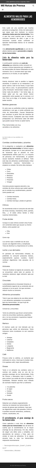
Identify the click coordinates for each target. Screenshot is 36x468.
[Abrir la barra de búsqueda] (33, 6)
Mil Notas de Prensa (13, 5)
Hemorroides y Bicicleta (12, 450)
